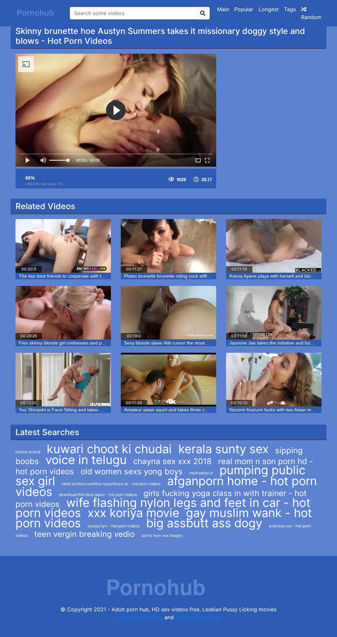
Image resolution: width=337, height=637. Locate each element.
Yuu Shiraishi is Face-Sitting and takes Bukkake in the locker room (87, 409)
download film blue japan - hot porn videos (98, 494)
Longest (269, 9)
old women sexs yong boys (132, 471)
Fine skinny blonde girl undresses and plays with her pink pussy (85, 343)
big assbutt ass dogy (204, 523)
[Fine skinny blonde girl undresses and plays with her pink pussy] (63, 313)
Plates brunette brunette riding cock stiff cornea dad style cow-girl (192, 276)
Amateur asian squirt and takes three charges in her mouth (185, 409)
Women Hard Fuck (198, 617)
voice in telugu (86, 460)
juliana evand (27, 451)
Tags (290, 9)
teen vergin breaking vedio (84, 534)
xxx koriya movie (133, 513)
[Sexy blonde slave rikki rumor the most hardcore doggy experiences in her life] (168, 313)
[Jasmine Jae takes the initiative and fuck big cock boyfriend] (274, 313)
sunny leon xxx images (161, 535)
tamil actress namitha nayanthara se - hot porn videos (111, 483)
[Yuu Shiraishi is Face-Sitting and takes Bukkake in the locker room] (63, 379)
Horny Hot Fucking (139, 617)
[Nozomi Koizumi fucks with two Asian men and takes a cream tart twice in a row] (274, 379)
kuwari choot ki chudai (109, 449)
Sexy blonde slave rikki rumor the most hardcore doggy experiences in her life (205, 343)
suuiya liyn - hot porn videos (114, 525)
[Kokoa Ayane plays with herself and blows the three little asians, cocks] (274, 246)
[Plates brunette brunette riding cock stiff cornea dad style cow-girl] (168, 246)
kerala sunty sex (223, 449)
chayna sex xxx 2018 (172, 461)
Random (311, 17)
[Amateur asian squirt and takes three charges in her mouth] (168, 379)
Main (223, 9)
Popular (243, 9)
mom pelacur (201, 472)
